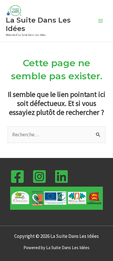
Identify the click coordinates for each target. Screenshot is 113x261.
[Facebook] (17, 176)
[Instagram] (39, 176)
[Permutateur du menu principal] (100, 20)
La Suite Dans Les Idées (38, 24)
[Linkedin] (61, 176)
